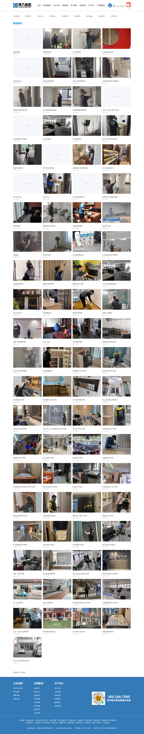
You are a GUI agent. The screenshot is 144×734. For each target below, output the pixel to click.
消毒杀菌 (16, 695)
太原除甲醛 (52, 720)
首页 (39, 5)
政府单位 (53, 16)
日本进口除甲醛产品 (42, 720)
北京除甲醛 (106, 722)
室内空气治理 (18, 688)
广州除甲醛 (37, 722)
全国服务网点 (30, 720)
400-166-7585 (86, 728)
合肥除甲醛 (96, 720)
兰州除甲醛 (87, 722)
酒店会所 (101, 16)
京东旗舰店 (101, 5)
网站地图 (58, 706)
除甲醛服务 (47, 5)
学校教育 (65, 16)
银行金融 (89, 16)
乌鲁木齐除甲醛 (96, 722)
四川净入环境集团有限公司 (108, 728)
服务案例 (65, 5)
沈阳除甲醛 (71, 720)
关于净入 (91, 5)
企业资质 (58, 692)
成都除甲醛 (62, 722)
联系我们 (58, 699)
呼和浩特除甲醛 (62, 720)
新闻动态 (58, 695)
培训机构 (77, 16)
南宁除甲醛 (45, 722)
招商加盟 (83, 5)
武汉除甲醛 (29, 722)
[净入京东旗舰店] (119, 8)
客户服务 (74, 5)
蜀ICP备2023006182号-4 (64, 728)
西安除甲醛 (78, 722)
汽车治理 (113, 16)
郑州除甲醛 (113, 720)
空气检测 (16, 692)
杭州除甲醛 (88, 720)
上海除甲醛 (80, 720)
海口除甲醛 (54, 722)
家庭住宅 (28, 16)
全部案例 (16, 16)
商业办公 (41, 16)
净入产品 (56, 5)
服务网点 (58, 702)
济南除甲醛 (104, 720)
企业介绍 (58, 688)
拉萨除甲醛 (70, 722)
